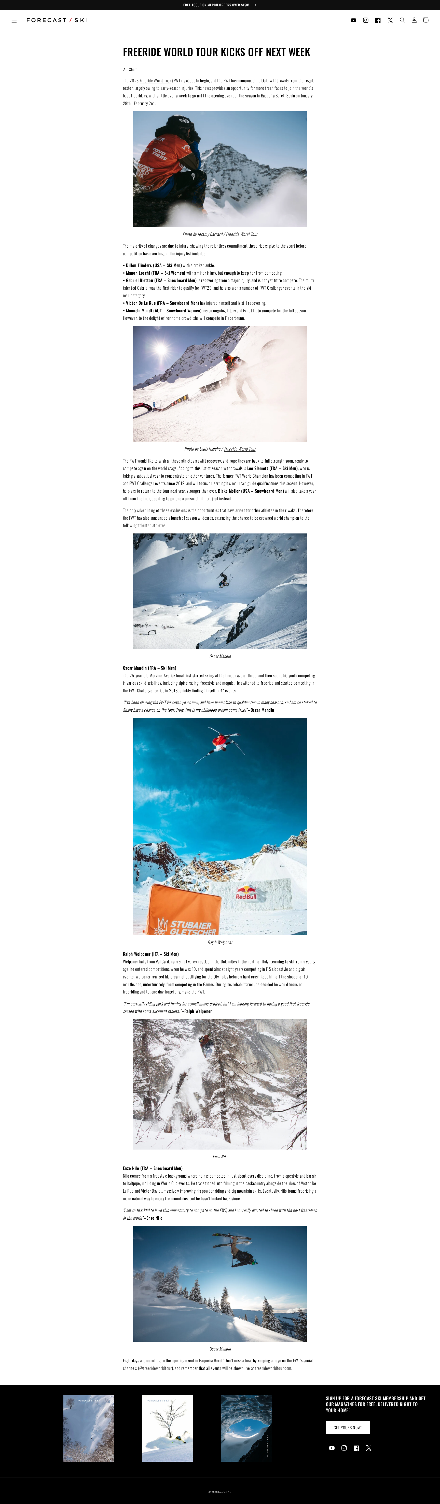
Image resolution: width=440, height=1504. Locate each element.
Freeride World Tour (155, 80)
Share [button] (133, 69)
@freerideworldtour (155, 1368)
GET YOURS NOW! (348, 1427)
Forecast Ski (224, 1492)
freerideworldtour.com (273, 1368)
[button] (14, 20)
